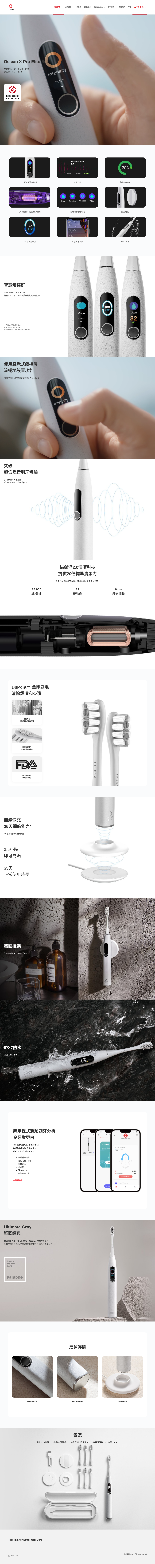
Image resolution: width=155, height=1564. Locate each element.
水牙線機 (68, 7)
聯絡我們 (122, 7)
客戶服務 (111, 7)
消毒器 (79, 7)
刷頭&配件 (87, 7)
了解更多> (17, 1180)
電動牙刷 (57, 7)
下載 (129, 7)
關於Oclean (98, 7)
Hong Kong (14, 1555)
